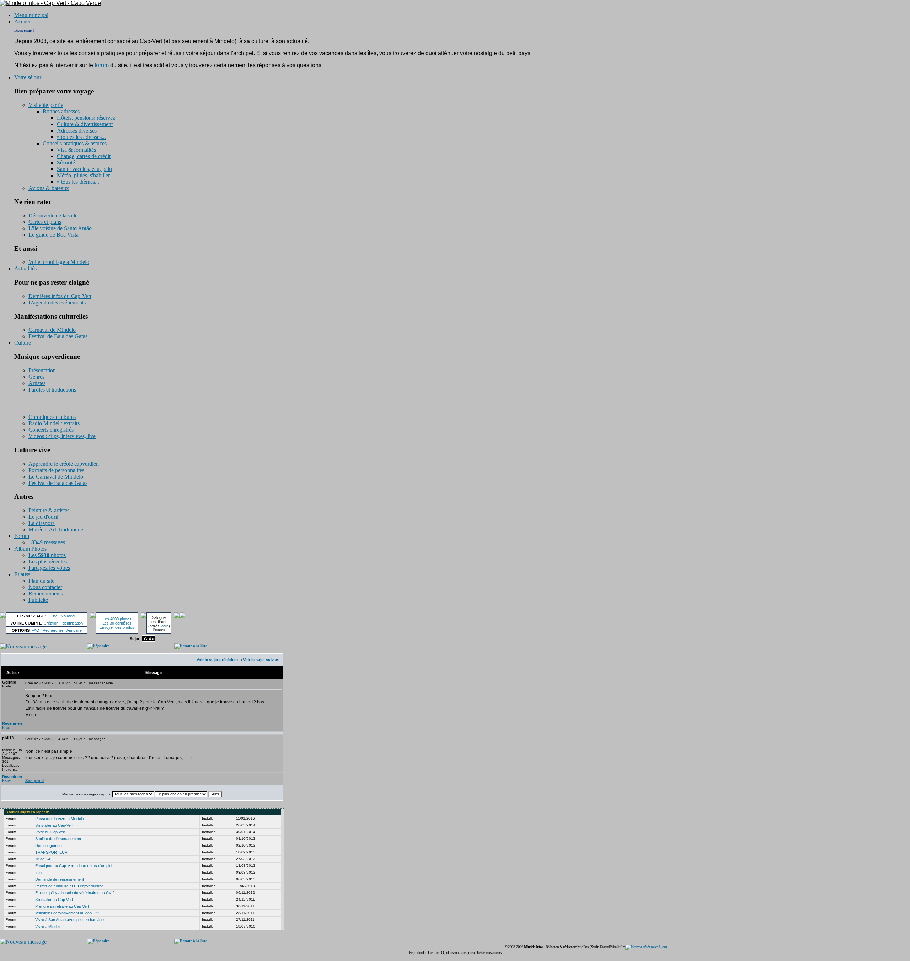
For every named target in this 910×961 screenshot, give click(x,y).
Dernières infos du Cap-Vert (59, 296)
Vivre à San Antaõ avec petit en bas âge (69, 920)
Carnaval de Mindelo (52, 330)
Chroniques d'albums (52, 417)
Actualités (25, 268)
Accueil (23, 21)
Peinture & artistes (48, 510)
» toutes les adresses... (81, 137)
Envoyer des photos (117, 627)
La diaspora (41, 523)
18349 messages (46, 542)
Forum (21, 536)
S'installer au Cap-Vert (54, 825)
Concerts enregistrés (51, 430)
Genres (36, 377)
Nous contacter (45, 587)
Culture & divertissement (85, 124)
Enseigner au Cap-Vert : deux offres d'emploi (73, 866)
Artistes (37, 383)
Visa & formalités (76, 150)
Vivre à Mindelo (48, 926)
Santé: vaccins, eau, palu (84, 169)
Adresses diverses (77, 131)
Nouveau (68, 616)
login (164, 626)
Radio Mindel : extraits (54, 423)
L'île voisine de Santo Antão (60, 228)
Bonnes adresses (61, 111)
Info (38, 872)
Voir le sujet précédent (217, 660)
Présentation (42, 370)
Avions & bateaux (48, 188)
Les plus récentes (47, 561)
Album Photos (30, 549)
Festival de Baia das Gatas (57, 336)
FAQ (35, 630)
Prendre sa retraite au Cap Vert (62, 906)
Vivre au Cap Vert (50, 832)
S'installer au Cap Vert (54, 899)
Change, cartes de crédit (84, 156)
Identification (72, 623)
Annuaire (74, 630)
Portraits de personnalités (56, 470)
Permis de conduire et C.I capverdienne (69, 886)
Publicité (38, 600)
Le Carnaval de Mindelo (55, 477)
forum (102, 65)
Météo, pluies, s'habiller (83, 175)
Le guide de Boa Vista (53, 235)
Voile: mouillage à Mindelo (58, 262)
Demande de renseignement (59, 879)
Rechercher (53, 630)
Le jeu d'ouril (43, 517)
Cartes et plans (44, 222)
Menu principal (31, 15)
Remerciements (45, 593)
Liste (53, 616)
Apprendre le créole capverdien (63, 464)
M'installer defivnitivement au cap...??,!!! (69, 913)
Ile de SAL (44, 859)
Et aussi (23, 574)
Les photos (47, 555)
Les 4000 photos (117, 619)
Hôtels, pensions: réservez (86, 118)
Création (51, 623)
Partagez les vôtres (49, 568)
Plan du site (41, 581)
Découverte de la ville (52, 215)
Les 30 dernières (117, 623)
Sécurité (66, 163)
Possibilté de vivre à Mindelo (59, 818)
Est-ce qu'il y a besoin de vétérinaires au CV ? (74, 893)
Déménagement (49, 845)
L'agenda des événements (57, 302)
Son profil (34, 780)
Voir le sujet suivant (261, 660)
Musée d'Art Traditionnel (56, 530)
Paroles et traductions (52, 390)
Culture (22, 343)
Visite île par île (45, 105)
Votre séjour (27, 77)
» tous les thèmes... (78, 182)
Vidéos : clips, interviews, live (62, 436)
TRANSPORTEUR (51, 852)
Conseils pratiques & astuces (75, 143)
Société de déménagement (58, 839)
